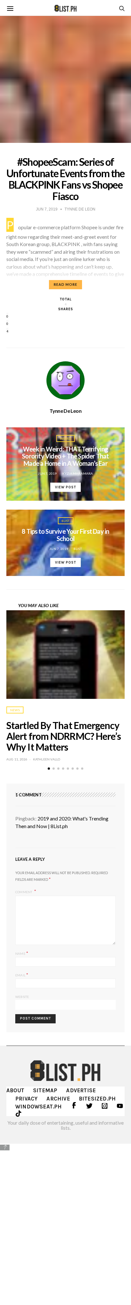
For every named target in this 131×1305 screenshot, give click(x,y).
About (15, 1090)
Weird (65, 438)
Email (21, 974)
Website (22, 997)
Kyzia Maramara (77, 473)
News (15, 710)
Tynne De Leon (65, 411)
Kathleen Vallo (46, 759)
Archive (58, 1098)
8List (66, 521)
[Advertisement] (65, 1220)
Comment (24, 891)
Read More (65, 284)
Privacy (26, 1098)
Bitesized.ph (97, 1098)
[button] (48, 768)
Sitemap (45, 1090)
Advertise (81, 1090)
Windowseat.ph (38, 1106)
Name (21, 953)
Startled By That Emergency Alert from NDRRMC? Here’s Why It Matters (63, 736)
